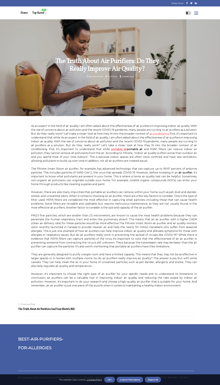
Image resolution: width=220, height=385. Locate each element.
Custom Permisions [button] (130, 379)
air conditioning (159, 133)
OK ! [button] (109, 379)
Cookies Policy (94, 379)
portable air (119, 149)
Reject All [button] (153, 379)
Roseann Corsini (96, 76)
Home (24, 13)
